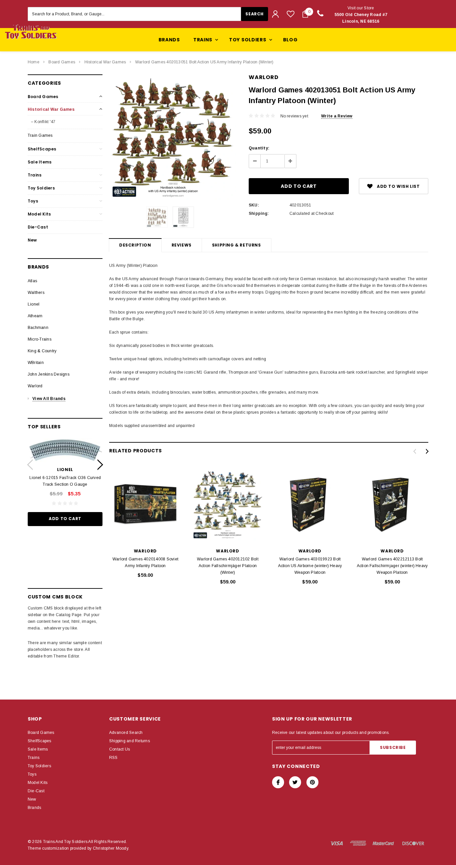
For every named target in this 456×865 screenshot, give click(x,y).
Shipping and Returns (129, 741)
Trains (34, 175)
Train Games (40, 135)
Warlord (35, 386)
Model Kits (39, 214)
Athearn (35, 316)
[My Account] (275, 14)
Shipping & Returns (236, 245)
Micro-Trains (39, 339)
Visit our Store (361, 15)
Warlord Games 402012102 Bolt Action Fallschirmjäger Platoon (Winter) (227, 566)
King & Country (42, 351)
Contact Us (119, 749)
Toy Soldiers (41, 188)
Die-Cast (38, 227)
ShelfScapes (42, 149)
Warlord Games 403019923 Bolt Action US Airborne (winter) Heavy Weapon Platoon (310, 566)
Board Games (61, 62)
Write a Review (336, 116)
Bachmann (38, 327)
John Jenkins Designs (48, 374)
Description (135, 245)
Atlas (32, 281)
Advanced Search (126, 732)
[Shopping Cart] (305, 14)
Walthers (36, 292)
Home (33, 62)
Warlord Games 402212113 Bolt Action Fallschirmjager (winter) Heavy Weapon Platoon (392, 566)
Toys (33, 201)
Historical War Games (105, 62)
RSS (113, 757)
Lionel (33, 304)
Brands (169, 39)
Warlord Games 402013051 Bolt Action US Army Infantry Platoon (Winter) (204, 62)
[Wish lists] (290, 14)
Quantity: (259, 148)
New (32, 240)
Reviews (182, 245)
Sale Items (39, 162)
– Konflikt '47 (43, 121)
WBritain (36, 362)
